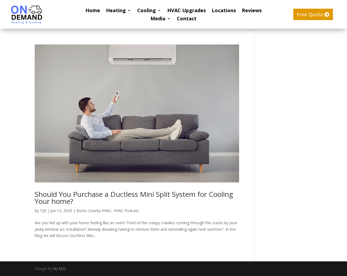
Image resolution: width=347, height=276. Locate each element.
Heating (116, 11)
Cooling (146, 11)
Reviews (252, 11)
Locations (224, 11)
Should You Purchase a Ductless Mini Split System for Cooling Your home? (134, 197)
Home (92, 11)
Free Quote (310, 14)
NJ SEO (59, 268)
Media (157, 19)
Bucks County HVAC (93, 210)
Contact (187, 19)
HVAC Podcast (126, 210)
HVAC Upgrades (186, 11)
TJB (43, 210)
